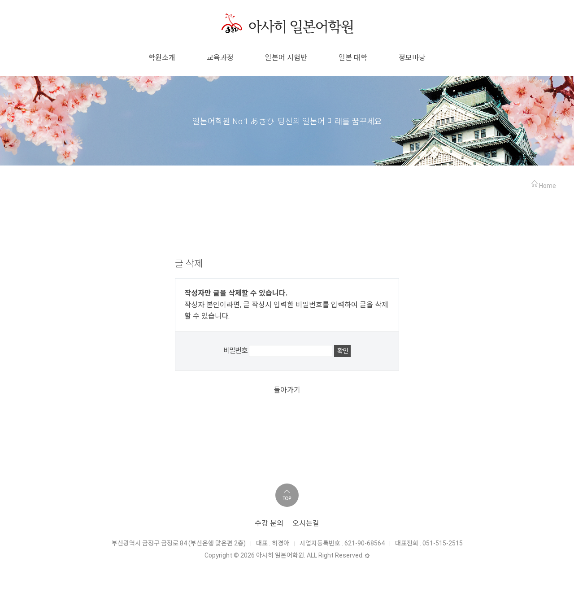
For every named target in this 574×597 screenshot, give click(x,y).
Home (547, 185)
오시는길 (305, 523)
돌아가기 (287, 390)
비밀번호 (235, 350)
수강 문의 (269, 523)
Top (287, 495)
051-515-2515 (442, 543)
